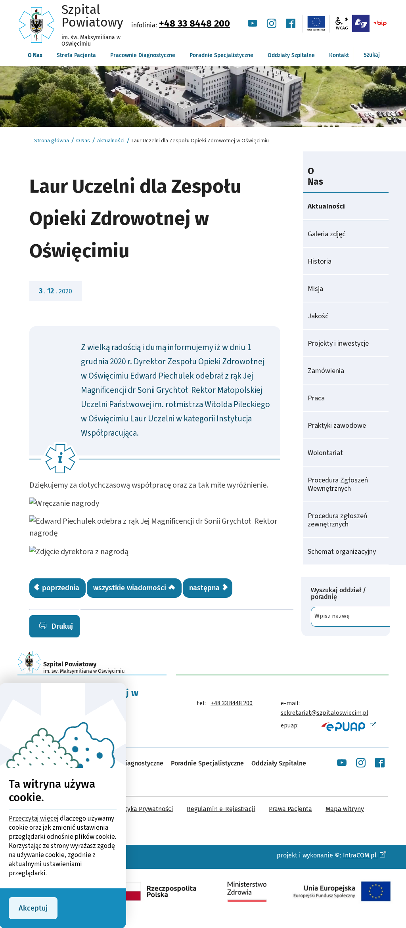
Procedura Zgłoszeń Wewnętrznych (338, 484)
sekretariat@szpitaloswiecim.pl (324, 712)
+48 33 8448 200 (194, 23)
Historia (319, 261)
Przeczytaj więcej (34, 818)
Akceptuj (33, 908)
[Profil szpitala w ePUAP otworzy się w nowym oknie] (348, 726)
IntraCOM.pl (360, 855)
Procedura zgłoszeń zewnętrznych (337, 520)
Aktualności (110, 141)
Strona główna (51, 141)
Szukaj (372, 55)
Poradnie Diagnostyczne (128, 763)
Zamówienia (326, 371)
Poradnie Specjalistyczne (207, 763)
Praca (316, 398)
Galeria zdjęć (326, 234)
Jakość (318, 316)
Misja (315, 289)
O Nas (83, 141)
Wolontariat (325, 453)
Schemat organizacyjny (342, 552)
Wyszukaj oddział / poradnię (338, 594)
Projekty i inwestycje (338, 343)
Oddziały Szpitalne (278, 763)
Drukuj (61, 626)
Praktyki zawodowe (337, 426)
